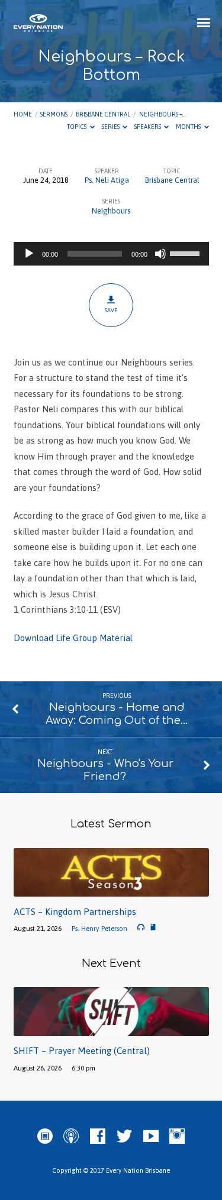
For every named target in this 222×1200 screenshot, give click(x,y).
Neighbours (111, 210)
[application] (111, 254)
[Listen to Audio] (140, 927)
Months (189, 126)
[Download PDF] (153, 927)
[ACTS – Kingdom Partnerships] (111, 889)
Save (111, 310)
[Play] (29, 254)
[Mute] (160, 254)
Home (23, 114)
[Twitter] (124, 1136)
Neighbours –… (162, 114)
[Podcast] (71, 1136)
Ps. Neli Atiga (107, 180)
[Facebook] (97, 1136)
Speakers (148, 126)
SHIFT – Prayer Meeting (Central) (82, 1051)
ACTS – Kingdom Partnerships (75, 912)
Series (111, 126)
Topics (77, 126)
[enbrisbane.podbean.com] (45, 1136)
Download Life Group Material (73, 638)
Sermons (53, 114)
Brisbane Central (103, 114)
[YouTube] (151, 1136)
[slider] (186, 252)
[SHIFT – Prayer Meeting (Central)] (111, 1029)
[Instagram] (177, 1136)
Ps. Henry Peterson (99, 928)
